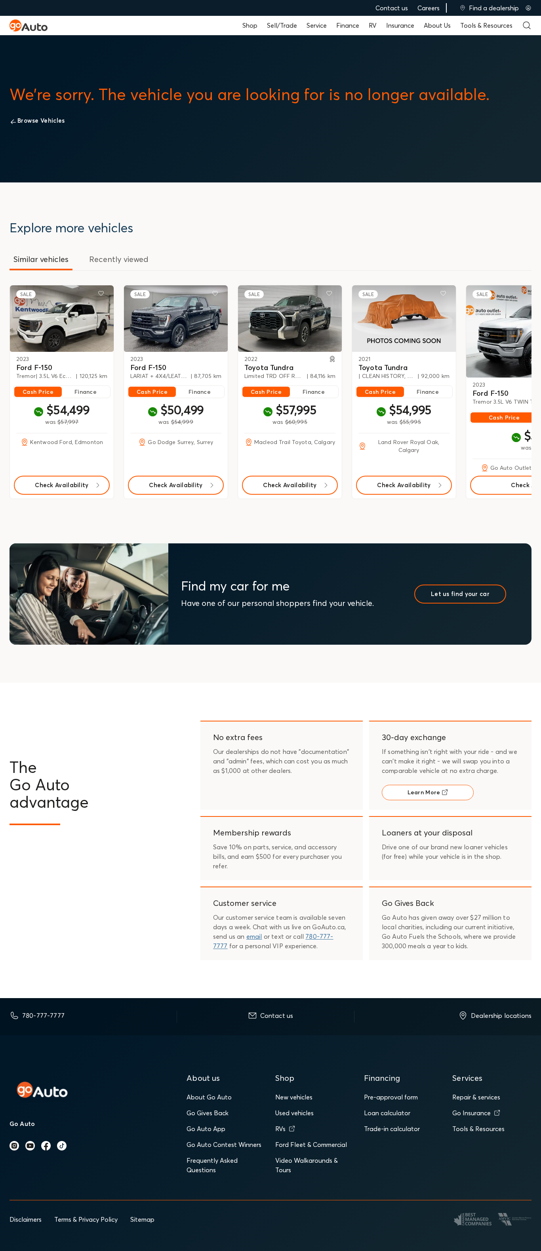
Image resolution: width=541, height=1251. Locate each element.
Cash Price (38, 391)
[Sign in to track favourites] (102, 295)
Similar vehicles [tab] (41, 259)
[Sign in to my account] (528, 8)
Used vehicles (294, 1113)
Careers (428, 8)
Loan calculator (387, 1113)
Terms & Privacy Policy (86, 1219)
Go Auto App (206, 1129)
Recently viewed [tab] (119, 259)
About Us (437, 25)
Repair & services (476, 1097)
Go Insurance (471, 1113)
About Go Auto (209, 1097)
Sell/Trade (282, 25)
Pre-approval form (391, 1097)
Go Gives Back (208, 1113)
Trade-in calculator (392, 1129)
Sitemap (142, 1219)
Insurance (400, 25)
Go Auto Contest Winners (224, 1144)
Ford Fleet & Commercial (311, 1144)
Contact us (391, 8)
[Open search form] (526, 25)
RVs (280, 1129)
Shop (249, 25)
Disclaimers (26, 1219)
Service (317, 25)
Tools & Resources (486, 25)
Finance (347, 25)
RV (373, 25)
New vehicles (293, 1097)
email (254, 936)
